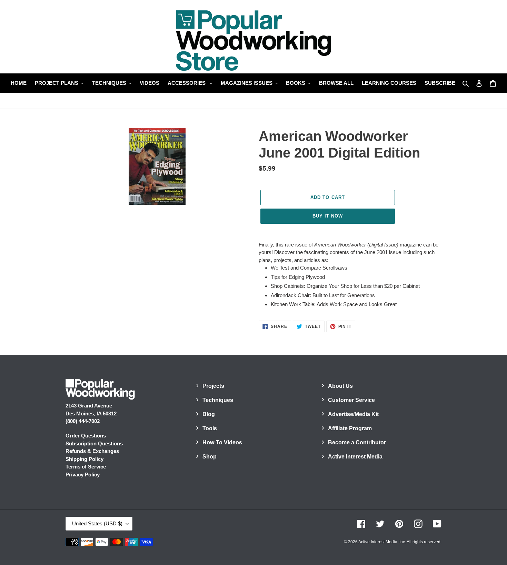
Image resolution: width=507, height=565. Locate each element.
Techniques (217, 400)
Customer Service (351, 400)
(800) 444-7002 (83, 421)
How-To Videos (222, 442)
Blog (208, 414)
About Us (340, 386)
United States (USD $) (97, 523)
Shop (209, 457)
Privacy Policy (83, 474)
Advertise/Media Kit (353, 414)
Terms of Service (86, 467)
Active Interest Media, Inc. (382, 541)
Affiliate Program (350, 428)
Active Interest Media (355, 457)
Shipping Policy (84, 459)
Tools (209, 428)
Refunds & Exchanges (92, 451)
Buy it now (327, 216)
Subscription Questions (94, 443)
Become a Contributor (357, 442)
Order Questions (86, 435)
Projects (213, 386)
